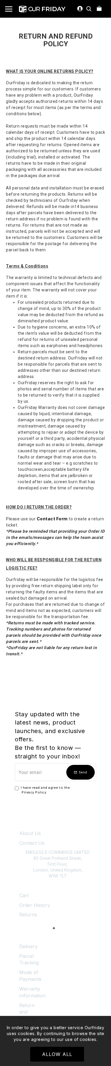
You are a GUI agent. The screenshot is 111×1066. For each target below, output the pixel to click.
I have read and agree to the (45, 790)
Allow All (57, 1054)
